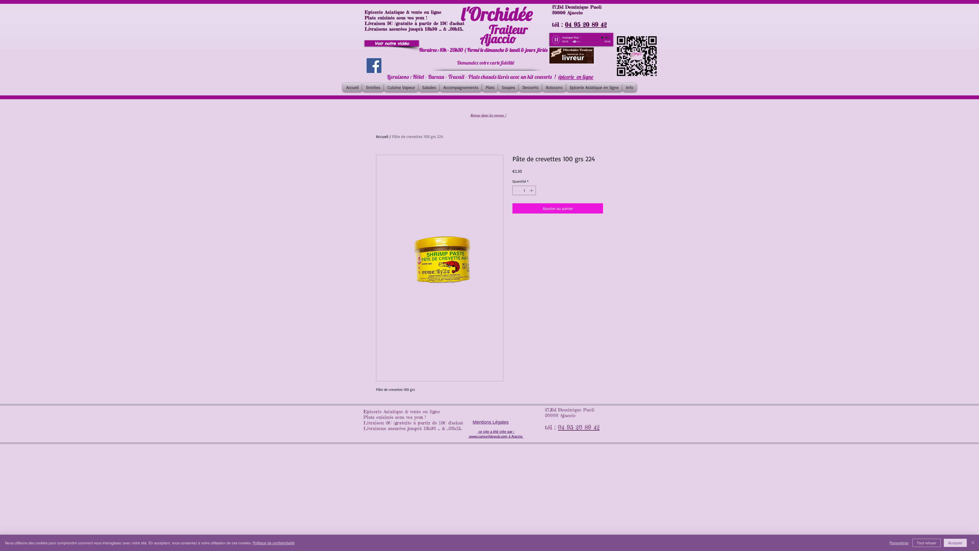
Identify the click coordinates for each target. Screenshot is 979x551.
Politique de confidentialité (274, 542)
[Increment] (532, 190)
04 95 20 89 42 (586, 24)
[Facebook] (374, 65)
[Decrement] (516, 190)
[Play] (556, 39)
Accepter (955, 542)
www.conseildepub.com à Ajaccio (496, 436)
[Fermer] (973, 543)
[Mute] (602, 37)
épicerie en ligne (575, 76)
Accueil (382, 136)
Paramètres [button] (899, 542)
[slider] (608, 37)
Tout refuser (926, 542)
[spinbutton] (524, 190)
